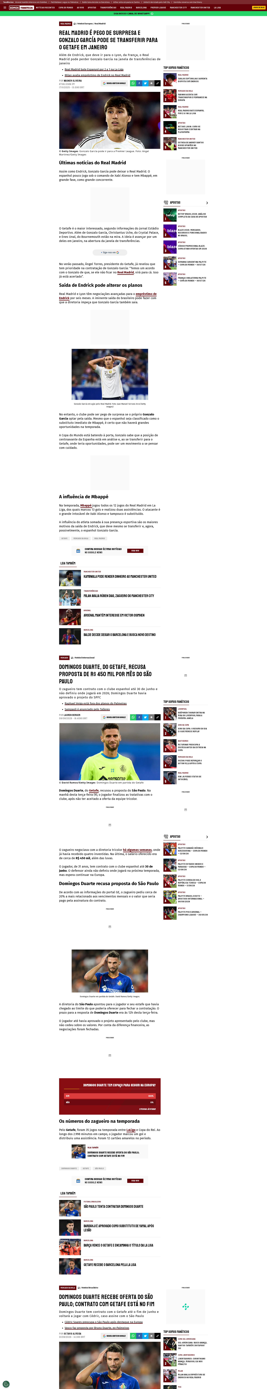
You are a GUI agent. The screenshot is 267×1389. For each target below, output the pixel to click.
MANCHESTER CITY (178, 7)
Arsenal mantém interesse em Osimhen (31, 2)
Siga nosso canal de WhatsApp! (131, 13)
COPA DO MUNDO (66, 7)
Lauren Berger (72, 715)
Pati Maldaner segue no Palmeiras (64, 2)
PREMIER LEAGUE (158, 7)
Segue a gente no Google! (116, 83)
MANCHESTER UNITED (200, 7)
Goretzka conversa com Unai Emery (188, 2)
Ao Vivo (80, 7)
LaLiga (131, 1130)
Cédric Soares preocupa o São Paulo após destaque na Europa (104, 1322)
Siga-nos (135, 551)
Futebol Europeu (85, 24)
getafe (64, 538)
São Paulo (99, 1168)
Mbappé (86, 505)
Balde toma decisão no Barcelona (96, 2)
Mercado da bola (81, 538)
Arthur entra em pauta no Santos (126, 2)
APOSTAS (92, 7)
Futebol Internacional (84, 658)
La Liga (217, 7)
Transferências (108, 7)
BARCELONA (141, 7)
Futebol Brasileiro (90, 1288)
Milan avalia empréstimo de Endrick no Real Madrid (97, 75)
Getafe (94, 790)
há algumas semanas (137, 850)
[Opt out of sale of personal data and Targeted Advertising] (6, 1384)
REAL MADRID (126, 7)
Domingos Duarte (69, 1168)
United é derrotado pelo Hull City (157, 2)
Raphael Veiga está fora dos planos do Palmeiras (96, 703)
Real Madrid (100, 24)
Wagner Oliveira (73, 80)
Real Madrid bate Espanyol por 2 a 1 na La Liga (94, 69)
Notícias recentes (45, 7)
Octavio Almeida (72, 1333)
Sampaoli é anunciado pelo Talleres (87, 709)
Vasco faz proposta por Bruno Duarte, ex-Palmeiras (97, 1328)
